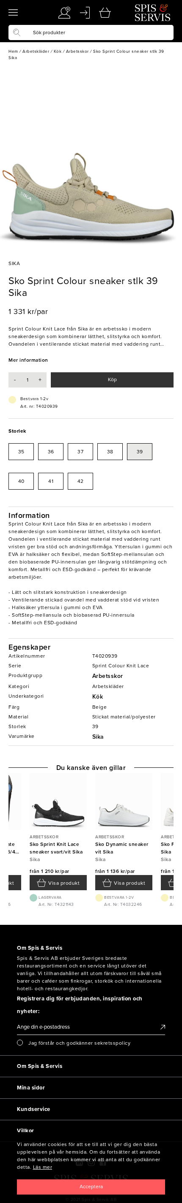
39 (140, 452)
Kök (97, 696)
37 (80, 452)
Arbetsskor (107, 676)
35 (21, 452)
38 (110, 452)
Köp (112, 379)
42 (80, 481)
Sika (98, 736)
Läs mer (42, 1167)
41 (50, 481)
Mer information (28, 360)
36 (51, 452)
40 (21, 481)
